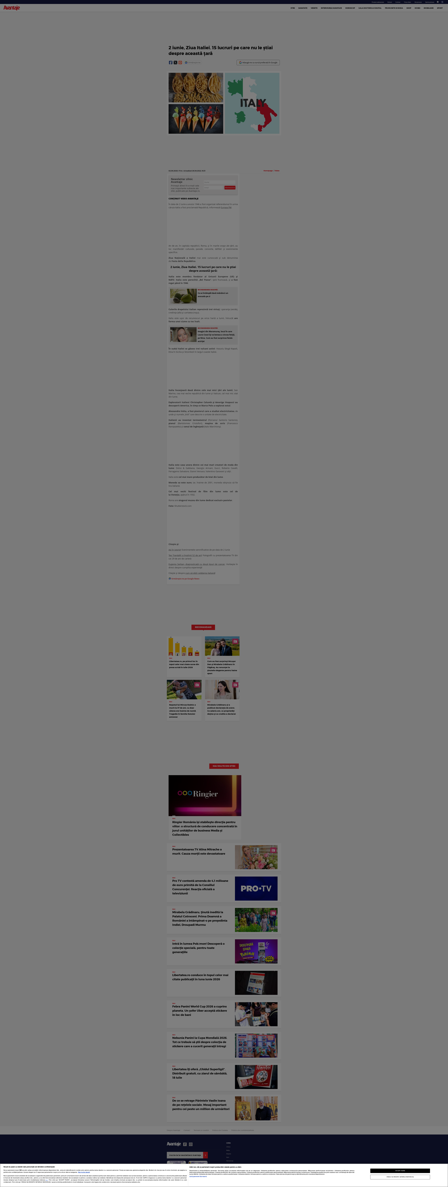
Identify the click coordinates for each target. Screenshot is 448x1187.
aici (47, 1180)
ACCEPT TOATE (400, 1170)
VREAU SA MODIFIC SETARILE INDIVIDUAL (400, 1177)
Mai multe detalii (84, 1172)
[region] (224, 1175)
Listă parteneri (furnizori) (198, 1176)
